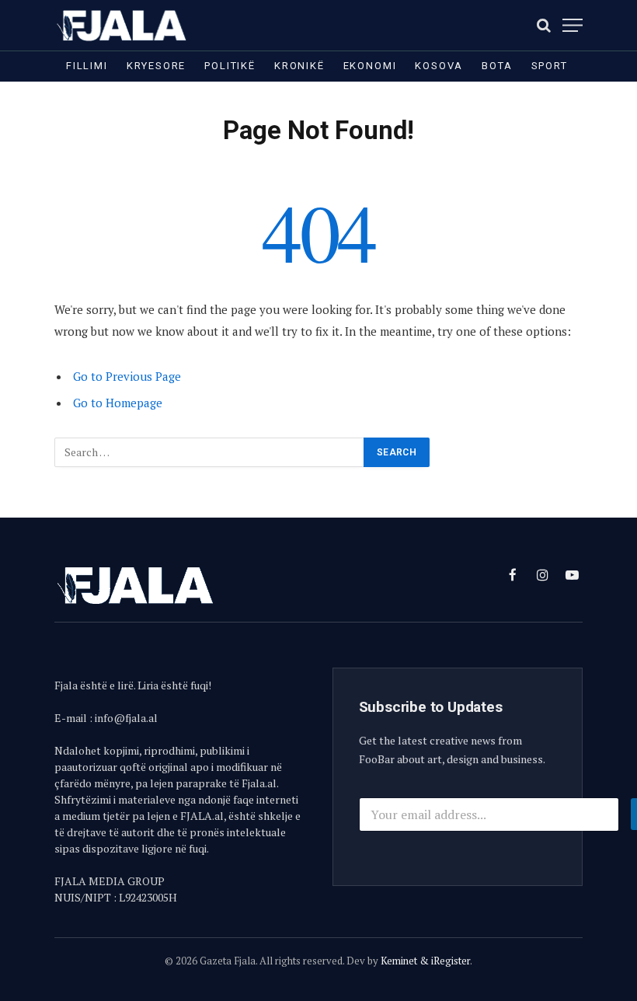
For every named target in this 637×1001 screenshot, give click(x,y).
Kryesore (156, 66)
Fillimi (87, 66)
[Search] (544, 25)
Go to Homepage (117, 402)
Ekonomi (370, 66)
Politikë (230, 66)
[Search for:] (209, 452)
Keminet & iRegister (425, 961)
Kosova (439, 66)
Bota (497, 66)
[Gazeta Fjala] (122, 25)
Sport (549, 66)
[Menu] (572, 25)
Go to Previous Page (127, 376)
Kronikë (299, 66)
